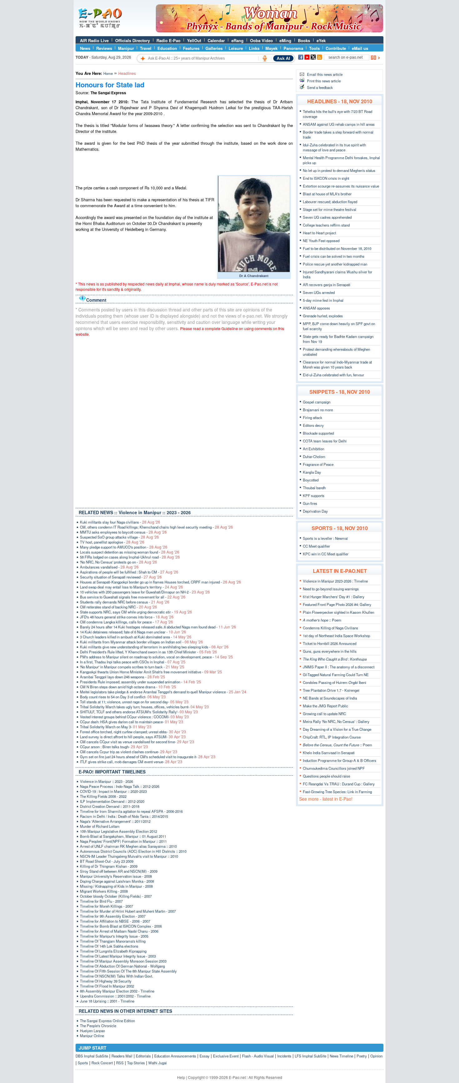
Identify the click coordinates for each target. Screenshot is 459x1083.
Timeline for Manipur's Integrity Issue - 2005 (114, 936)
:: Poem (322, 619)
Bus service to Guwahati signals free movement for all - (132, 596)
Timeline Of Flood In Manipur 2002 (107, 985)
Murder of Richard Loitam (100, 826)
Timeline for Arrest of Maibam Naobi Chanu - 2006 (119, 931)
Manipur (126, 48)
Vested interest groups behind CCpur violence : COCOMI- (134, 716)
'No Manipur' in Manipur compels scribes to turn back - (132, 666)
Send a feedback (320, 87)
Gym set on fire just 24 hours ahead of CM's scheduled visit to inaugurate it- (147, 756)
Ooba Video (261, 40)
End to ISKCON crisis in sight (326, 178)
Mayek (271, 48)
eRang (237, 40)
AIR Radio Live (94, 40)
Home (108, 73)
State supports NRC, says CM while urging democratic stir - (136, 611)
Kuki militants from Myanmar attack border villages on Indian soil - (141, 641)
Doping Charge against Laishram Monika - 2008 (117, 881)
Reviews (104, 48)
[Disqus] (184, 421)
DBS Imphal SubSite (92, 1055)
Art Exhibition (313, 448)
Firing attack (312, 417)
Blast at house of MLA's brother (327, 193)
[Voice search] (264, 58)
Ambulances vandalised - (109, 566)
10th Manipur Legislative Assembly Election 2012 (118, 831)
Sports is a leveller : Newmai (325, 538)
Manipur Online (92, 1035)
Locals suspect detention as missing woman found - (129, 551)
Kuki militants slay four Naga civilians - (120, 522)
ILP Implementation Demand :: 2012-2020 (112, 801)
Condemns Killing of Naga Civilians (330, 627)
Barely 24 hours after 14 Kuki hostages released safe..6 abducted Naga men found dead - (158, 626)
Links (254, 48)
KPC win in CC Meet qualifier (325, 553)
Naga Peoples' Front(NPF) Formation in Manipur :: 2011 (123, 841)
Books (304, 40)
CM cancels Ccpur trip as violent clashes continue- (128, 751)
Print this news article (324, 80)
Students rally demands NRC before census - (124, 601)
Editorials (143, 1055)
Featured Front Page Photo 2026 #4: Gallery (337, 604)
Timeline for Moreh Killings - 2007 (106, 906)
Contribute (336, 48)
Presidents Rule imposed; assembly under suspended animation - (140, 681)
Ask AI (283, 58)
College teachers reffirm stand (326, 224)
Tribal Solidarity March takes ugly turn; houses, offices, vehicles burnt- (144, 706)
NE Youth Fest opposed (321, 240)
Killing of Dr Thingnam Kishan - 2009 (108, 866)
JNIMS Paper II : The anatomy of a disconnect (338, 666)
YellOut (194, 40)
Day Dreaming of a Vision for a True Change (337, 729)
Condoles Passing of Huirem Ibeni (334, 682)
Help (181, 1077)
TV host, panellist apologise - (112, 541)
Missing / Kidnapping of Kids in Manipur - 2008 (116, 886)
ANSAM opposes (316, 307)
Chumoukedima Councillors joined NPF (334, 768)
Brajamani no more (318, 409)
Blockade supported (318, 433)
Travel (145, 48)
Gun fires (310, 503)
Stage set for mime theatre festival (329, 209)
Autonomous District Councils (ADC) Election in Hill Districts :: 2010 (133, 851)
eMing (285, 40)
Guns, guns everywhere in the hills (330, 651)
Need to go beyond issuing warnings (331, 588)
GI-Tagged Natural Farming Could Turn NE (336, 674)
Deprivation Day (315, 511)
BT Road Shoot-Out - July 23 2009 (106, 861)
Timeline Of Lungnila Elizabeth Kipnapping (113, 951)
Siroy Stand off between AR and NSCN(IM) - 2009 (118, 871)
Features (191, 48)
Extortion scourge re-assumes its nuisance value (341, 185)
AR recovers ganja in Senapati (326, 284)
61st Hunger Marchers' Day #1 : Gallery (333, 596)
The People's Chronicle (98, 1025)
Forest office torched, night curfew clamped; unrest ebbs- (133, 731)
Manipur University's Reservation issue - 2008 (116, 876)
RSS (120, 1062)
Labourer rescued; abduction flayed (330, 201)
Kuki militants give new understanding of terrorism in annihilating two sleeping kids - (154, 646)
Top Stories (136, 1062)
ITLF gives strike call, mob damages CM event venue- (131, 761)
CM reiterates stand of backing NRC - (118, 606)
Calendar (216, 40)
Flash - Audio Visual (258, 1055)
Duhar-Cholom (314, 456)
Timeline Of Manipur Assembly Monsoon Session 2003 (123, 961)
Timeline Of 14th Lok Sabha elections (109, 946)
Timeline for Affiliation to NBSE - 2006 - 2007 (115, 921)
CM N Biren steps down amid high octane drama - (128, 686)
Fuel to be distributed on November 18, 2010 (337, 248)
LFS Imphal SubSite (310, 1055)
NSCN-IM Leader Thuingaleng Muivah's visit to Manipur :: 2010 (129, 856)
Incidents (284, 1055)
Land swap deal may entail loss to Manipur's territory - (131, 586)
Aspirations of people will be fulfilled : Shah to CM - (129, 571)
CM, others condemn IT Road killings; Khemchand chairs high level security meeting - (156, 526)
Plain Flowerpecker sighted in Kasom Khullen (338, 612)
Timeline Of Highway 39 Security (105, 980)
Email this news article (325, 74)
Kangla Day (312, 472)
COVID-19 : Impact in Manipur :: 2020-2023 (113, 791)
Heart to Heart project (319, 232)
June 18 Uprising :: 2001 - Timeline (107, 1000)
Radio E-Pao (168, 40)
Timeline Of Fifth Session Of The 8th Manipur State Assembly (128, 970)
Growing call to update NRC (324, 713)
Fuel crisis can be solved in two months (333, 256)
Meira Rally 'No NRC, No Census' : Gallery (336, 721)
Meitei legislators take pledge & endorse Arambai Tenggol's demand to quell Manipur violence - (163, 691)
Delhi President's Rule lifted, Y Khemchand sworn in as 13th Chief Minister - (148, 651)
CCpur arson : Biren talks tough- (114, 746)
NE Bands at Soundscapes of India (330, 697)
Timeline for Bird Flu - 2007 (101, 901)
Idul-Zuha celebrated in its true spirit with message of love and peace (334, 147)
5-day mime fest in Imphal (323, 300)
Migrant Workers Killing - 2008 (104, 891)
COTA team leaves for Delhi (325, 440)
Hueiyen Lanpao (92, 1030)
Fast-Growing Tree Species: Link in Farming (337, 791)
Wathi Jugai (157, 1062)
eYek (321, 40)
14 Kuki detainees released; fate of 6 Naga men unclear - (133, 631)
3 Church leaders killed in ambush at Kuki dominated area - (135, 636)
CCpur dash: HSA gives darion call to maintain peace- (131, 721)
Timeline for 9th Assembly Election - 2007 (113, 916)
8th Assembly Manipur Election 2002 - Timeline (117, 990)
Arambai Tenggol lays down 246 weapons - (122, 676)
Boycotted (310, 479)
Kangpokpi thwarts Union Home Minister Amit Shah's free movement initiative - (151, 671)
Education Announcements (175, 1055)
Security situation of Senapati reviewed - (121, 576)
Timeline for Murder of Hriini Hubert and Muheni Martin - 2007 (128, 911)
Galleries (214, 48)
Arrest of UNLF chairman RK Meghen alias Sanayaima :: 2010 (128, 846)
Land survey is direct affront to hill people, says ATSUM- (133, 736)
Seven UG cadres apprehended (327, 217)
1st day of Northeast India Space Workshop (336, 635)
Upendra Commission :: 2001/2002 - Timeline (115, 995)
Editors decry (313, 425)
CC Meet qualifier (316, 546)
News (85, 48)
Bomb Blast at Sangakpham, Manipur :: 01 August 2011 (123, 836)
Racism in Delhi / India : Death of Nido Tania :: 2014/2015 (124, 816)
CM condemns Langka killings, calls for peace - (126, 621)
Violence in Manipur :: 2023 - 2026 (106, 781)
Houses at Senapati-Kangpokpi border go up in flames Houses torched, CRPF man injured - (160, 581)
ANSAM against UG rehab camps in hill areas (339, 124)
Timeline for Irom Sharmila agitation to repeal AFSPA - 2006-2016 (131, 811)
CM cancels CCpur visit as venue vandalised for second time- (137, 741)
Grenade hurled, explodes (323, 315)
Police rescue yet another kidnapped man (335, 263)
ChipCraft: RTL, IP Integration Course (332, 736)
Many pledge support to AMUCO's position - (123, 546)
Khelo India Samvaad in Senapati (329, 752)
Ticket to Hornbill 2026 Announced (329, 643)
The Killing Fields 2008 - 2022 (103, 796)
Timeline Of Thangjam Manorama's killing (113, 941)
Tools (314, 48)
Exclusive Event (226, 1055)
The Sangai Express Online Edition (107, 1020)
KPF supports (313, 495)
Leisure (236, 48)
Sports (83, 1062)
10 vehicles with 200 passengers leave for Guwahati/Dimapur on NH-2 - (145, 591)
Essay (205, 1055)
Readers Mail (121, 1055)
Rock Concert (102, 1062)
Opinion (376, 1055)
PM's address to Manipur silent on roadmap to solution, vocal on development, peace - (156, 656)
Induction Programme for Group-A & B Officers (339, 760)
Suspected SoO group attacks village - (119, 536)
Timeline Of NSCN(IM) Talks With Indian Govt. (116, 975)
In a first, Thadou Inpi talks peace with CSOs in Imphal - (132, 661)
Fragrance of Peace (318, 464)
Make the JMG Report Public (325, 705)
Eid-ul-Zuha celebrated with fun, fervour (333, 374)
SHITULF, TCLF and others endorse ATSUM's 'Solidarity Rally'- (139, 711)
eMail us (360, 48)
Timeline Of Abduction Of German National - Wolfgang (122, 965)
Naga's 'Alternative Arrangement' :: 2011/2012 (115, 821)
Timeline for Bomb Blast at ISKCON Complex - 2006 (121, 926)
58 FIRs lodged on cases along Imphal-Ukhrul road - (130, 556)
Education (167, 48)
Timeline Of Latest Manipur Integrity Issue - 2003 (118, 956)
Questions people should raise (326, 775)
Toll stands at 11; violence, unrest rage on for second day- (134, 701)
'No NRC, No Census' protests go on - (118, 561)
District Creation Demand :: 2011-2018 (109, 806)
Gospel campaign (316, 401)
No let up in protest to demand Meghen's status (339, 170)
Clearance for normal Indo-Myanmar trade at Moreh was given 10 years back (337, 364)
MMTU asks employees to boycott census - (123, 531)
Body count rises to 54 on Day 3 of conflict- (123, 696)
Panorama (293, 48)
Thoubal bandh (314, 487)
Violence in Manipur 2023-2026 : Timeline (335, 580)
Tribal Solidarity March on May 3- (115, 726)
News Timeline (341, 1055)
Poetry (362, 1055)
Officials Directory (132, 40)
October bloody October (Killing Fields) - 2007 (116, 896)
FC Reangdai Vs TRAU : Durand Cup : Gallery (339, 783)
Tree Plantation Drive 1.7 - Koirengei (331, 690)
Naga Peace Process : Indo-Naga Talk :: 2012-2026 (119, 786)
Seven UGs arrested (319, 292)
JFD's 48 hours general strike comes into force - (127, 616)
